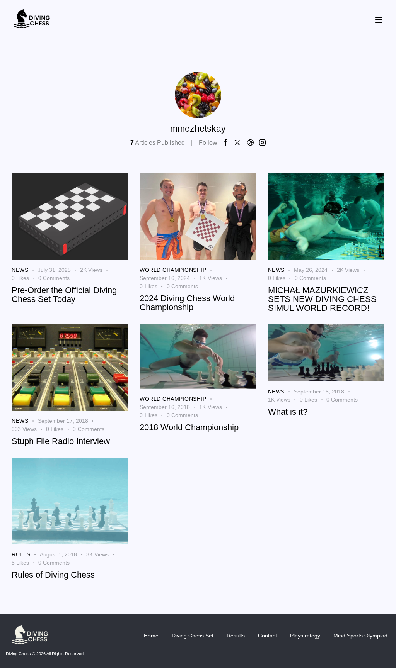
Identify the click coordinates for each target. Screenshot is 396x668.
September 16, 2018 (165, 407)
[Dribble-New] (250, 143)
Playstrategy (305, 635)
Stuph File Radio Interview (61, 441)
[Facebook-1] (226, 143)
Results (236, 635)
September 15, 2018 (319, 391)
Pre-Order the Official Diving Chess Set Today (64, 295)
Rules (21, 554)
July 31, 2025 (54, 270)
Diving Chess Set (192, 635)
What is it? (287, 412)
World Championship (173, 270)
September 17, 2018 (63, 421)
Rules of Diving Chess (53, 575)
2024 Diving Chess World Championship (187, 303)
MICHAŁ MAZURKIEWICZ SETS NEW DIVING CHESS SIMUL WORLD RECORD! (322, 299)
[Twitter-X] (237, 143)
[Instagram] (262, 143)
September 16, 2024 (165, 278)
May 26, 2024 (311, 270)
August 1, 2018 (58, 554)
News (20, 270)
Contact (267, 635)
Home (151, 635)
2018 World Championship (189, 427)
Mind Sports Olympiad (360, 635)
